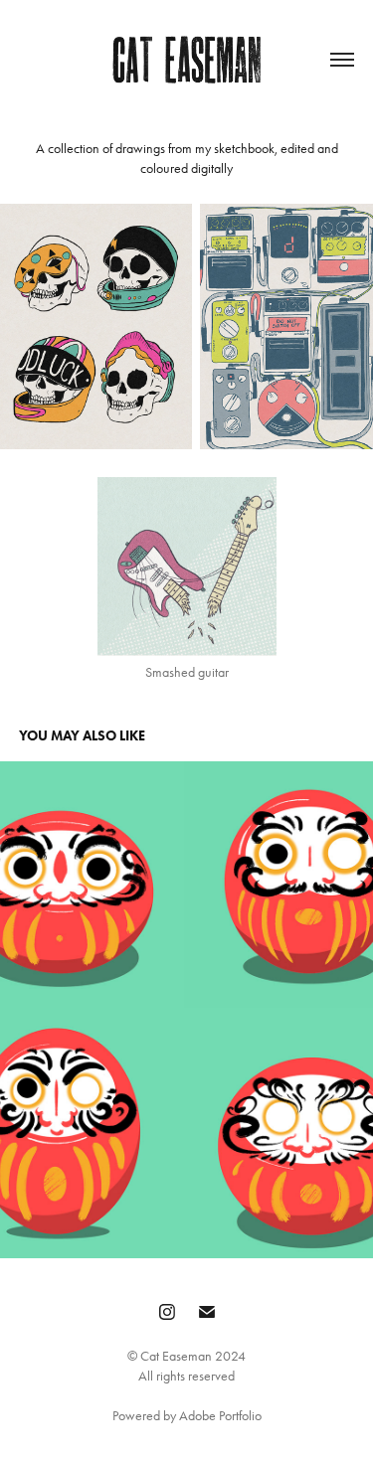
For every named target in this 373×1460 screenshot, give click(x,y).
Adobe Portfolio (220, 1415)
